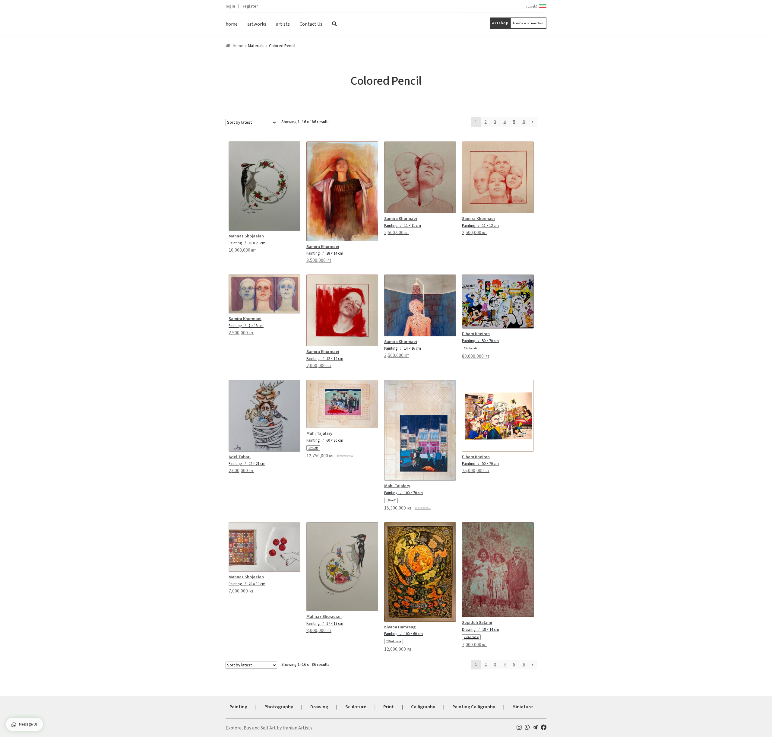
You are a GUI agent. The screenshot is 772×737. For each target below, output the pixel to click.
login (230, 6)
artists (283, 24)
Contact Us (310, 24)
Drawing (319, 707)
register (250, 6)
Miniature (522, 707)
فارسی (531, 6)
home (232, 24)
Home (238, 46)
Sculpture (355, 707)
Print (388, 707)
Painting (238, 707)
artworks (256, 24)
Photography (278, 707)
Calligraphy (423, 707)
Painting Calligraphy (473, 707)
